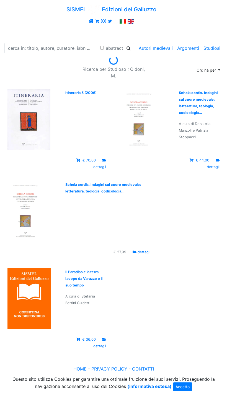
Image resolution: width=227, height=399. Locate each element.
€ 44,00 (202, 160)
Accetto (183, 386)
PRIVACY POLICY (109, 369)
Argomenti (188, 48)
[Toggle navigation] (12, 32)
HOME (80, 369)
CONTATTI (143, 369)
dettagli (99, 167)
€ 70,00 (89, 160)
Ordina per (207, 70)
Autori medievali (156, 48)
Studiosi (211, 48)
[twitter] (110, 21)
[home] (91, 21)
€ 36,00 (89, 339)
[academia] (116, 21)
